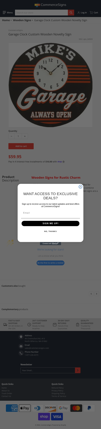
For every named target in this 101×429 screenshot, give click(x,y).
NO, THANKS (50, 231)
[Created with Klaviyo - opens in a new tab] (50, 243)
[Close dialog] (80, 186)
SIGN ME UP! (51, 223)
